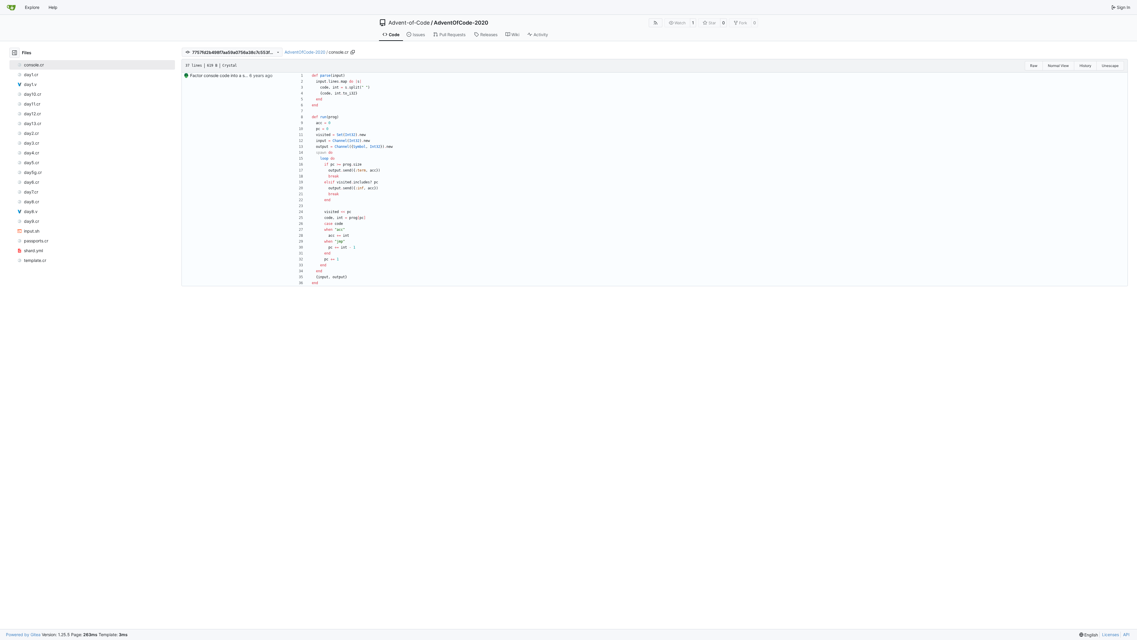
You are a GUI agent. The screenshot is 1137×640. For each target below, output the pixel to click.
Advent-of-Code (409, 23)
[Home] (11, 7)
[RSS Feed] (655, 22)
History (1085, 65)
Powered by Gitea (23, 634)
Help (53, 7)
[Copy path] (353, 52)
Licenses (1110, 634)
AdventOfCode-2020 (461, 23)
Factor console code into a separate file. (229, 75)
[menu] (1088, 634)
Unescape (1110, 65)
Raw (1034, 65)
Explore (32, 7)
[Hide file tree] (14, 53)
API (1126, 634)
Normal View (1058, 65)
